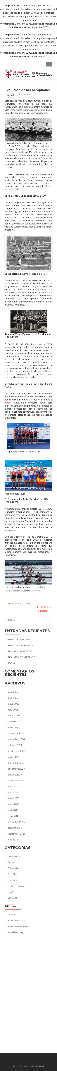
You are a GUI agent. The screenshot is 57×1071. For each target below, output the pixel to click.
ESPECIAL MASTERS (19, 639)
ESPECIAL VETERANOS (20, 645)
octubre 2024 (15, 745)
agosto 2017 (14, 786)
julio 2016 (13, 839)
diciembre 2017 (16, 762)
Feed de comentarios (18, 926)
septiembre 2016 (17, 833)
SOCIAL (12, 663)
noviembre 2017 (16, 768)
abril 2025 (13, 709)
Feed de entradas (16, 920)
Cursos (11, 862)
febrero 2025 (15, 721)
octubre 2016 (15, 827)
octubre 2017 (15, 774)
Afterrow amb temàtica (18, 603)
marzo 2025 (14, 715)
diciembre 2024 (16, 733)
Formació (12, 879)
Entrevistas (13, 868)
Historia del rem (12, 590)
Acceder (12, 914)
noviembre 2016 (16, 821)
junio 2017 (13, 798)
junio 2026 (13, 691)
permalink (37, 590)
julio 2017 (13, 792)
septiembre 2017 (17, 780)
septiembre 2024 (17, 750)
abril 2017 (13, 810)
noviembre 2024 (16, 739)
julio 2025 (13, 697)
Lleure (11, 891)
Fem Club (40, 586)
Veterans (12, 897)
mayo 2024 (13, 756)
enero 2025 (13, 727)
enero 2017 (13, 815)
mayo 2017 (13, 804)
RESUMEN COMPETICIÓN (23, 657)
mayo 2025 (13, 703)
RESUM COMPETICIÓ (20, 651)
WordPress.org (16, 932)
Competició (14, 856)
